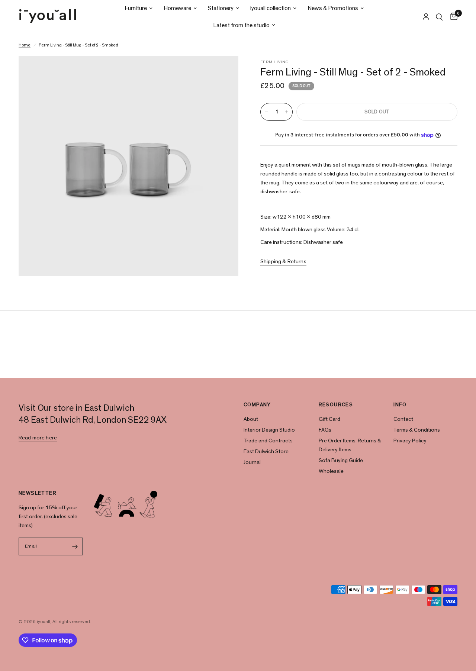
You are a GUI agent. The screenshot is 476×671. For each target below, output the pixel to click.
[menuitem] (138, 8)
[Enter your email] (75, 546)
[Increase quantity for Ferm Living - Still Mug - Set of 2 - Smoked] (286, 111)
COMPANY (257, 404)
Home (24, 45)
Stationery (221, 8)
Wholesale (331, 471)
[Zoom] (223, 72)
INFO (399, 404)
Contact (403, 419)
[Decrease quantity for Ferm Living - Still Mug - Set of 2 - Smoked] (266, 111)
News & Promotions (333, 8)
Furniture (136, 8)
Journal (252, 462)
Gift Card (329, 419)
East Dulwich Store (266, 451)
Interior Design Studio (269, 430)
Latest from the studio (241, 25)
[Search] (439, 17)
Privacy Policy (410, 440)
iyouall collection (270, 8)
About (251, 419)
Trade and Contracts (268, 440)
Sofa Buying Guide (341, 460)
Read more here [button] (38, 438)
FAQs (325, 430)
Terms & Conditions (416, 430)
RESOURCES (336, 404)
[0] (452, 17)
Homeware (177, 8)
